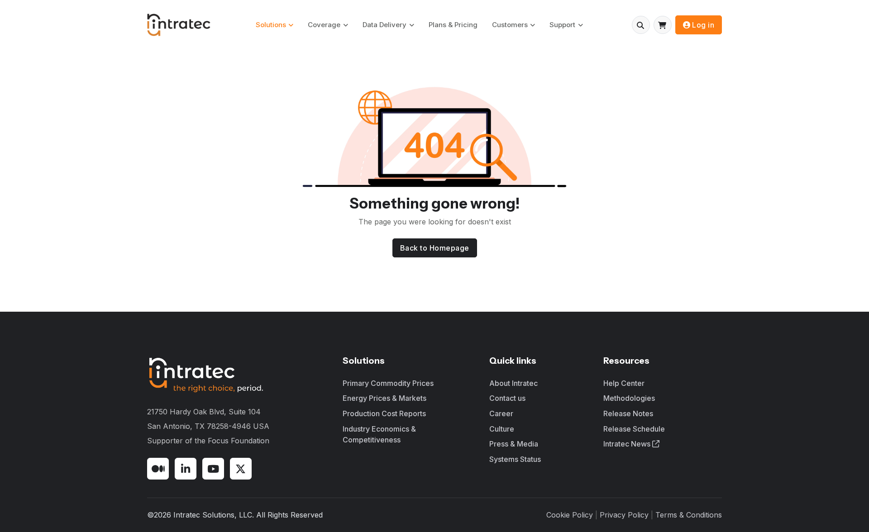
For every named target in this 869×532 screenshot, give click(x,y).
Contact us (507, 398)
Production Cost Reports (384, 413)
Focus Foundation (238, 440)
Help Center (624, 383)
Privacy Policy (624, 514)
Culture (501, 428)
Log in (703, 24)
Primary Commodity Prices (388, 383)
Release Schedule (634, 428)
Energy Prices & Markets (384, 398)
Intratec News (627, 443)
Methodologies (629, 398)
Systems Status (515, 459)
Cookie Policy (569, 514)
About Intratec (513, 383)
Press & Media (513, 443)
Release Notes (628, 413)
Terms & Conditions (688, 514)
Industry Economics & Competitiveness (379, 434)
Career (501, 413)
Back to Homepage (434, 247)
